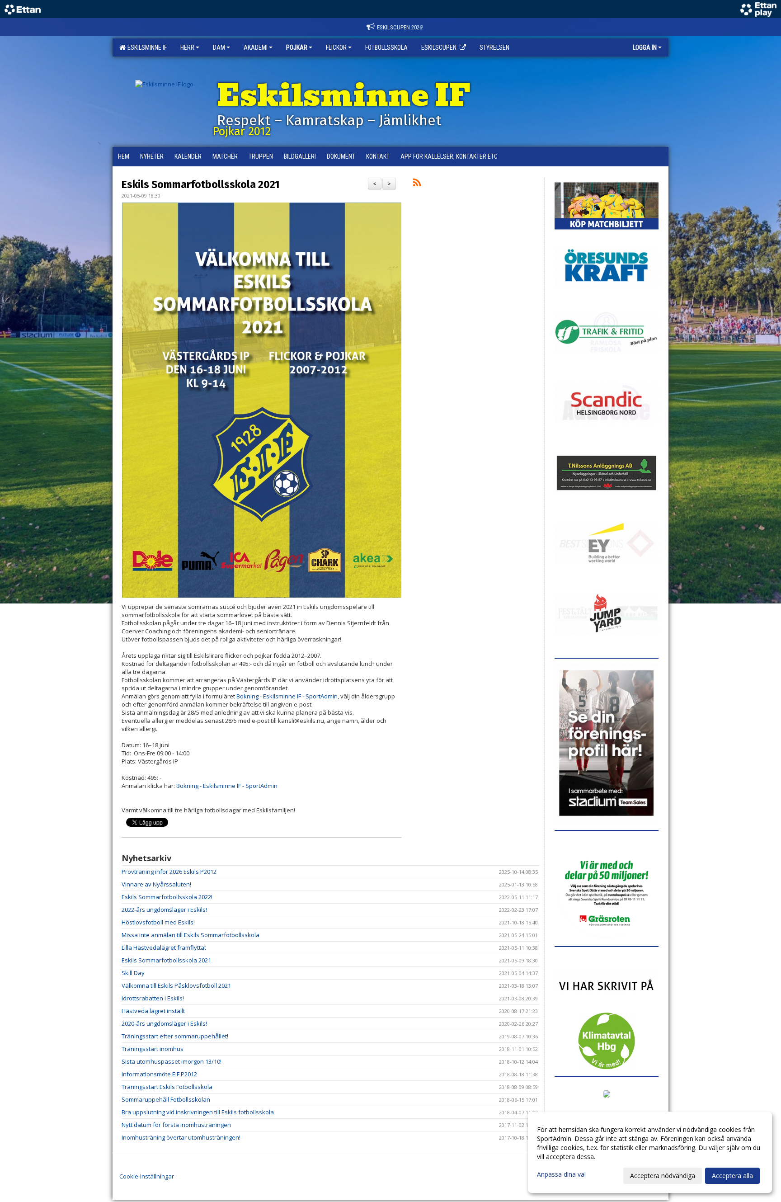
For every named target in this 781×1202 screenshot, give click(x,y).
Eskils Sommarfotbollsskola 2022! (167, 897)
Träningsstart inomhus (152, 1049)
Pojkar (296, 47)
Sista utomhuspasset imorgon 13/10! (171, 1061)
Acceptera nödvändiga (662, 1175)
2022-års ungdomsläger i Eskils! (164, 909)
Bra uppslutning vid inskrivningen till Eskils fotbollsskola (198, 1112)
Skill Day (133, 973)
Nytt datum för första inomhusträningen (176, 1125)
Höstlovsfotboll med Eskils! (158, 922)
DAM (219, 47)
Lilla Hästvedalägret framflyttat (164, 947)
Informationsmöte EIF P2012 (159, 1074)
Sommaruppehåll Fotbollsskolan (166, 1099)
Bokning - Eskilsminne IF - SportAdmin (287, 696)
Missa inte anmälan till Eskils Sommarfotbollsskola (190, 935)
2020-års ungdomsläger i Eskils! (164, 1023)
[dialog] (650, 1152)
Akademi (256, 47)
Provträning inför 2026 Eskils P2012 (169, 871)
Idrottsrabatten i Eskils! (153, 998)
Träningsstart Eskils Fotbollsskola (167, 1087)
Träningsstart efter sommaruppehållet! (175, 1036)
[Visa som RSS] (417, 184)
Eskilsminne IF (146, 47)
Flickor (336, 47)
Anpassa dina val (561, 1174)
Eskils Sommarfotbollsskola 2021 (201, 184)
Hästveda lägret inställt (153, 1011)
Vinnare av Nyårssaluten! (156, 884)
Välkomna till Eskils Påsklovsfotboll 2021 (176, 985)
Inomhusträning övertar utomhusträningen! (181, 1137)
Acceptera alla (732, 1175)
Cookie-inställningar (146, 1176)
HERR (187, 47)
